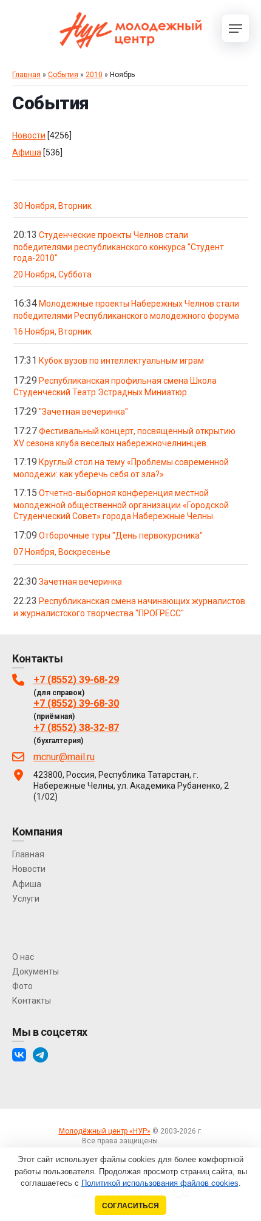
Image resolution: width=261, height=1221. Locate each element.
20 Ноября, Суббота (52, 274)
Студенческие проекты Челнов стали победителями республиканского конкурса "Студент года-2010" (118, 246)
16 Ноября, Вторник (52, 331)
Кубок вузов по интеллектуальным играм (121, 361)
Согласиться (130, 1205)
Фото (22, 986)
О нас (23, 957)
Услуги (25, 898)
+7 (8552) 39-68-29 (76, 679)
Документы (35, 971)
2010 (94, 74)
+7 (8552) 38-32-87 (76, 727)
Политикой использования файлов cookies (160, 1183)
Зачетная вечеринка (80, 582)
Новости (29, 135)
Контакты (31, 1000)
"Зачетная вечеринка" (83, 412)
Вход (170, 1141)
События (63, 74)
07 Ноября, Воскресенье (61, 552)
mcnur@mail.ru (64, 757)
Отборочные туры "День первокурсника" (121, 535)
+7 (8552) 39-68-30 (76, 703)
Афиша (26, 152)
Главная (26, 74)
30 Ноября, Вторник (52, 206)
